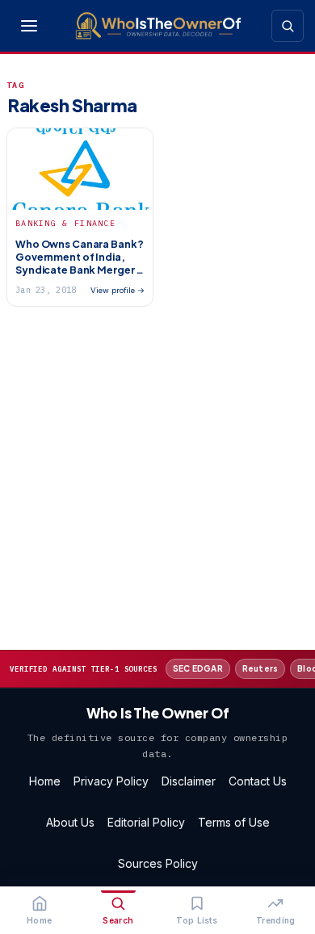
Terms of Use (234, 822)
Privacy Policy (111, 781)
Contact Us (258, 781)
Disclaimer (189, 781)
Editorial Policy (146, 822)
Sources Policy (158, 863)
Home (45, 781)
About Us (70, 822)
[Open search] (287, 26)
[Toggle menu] (29, 26)
